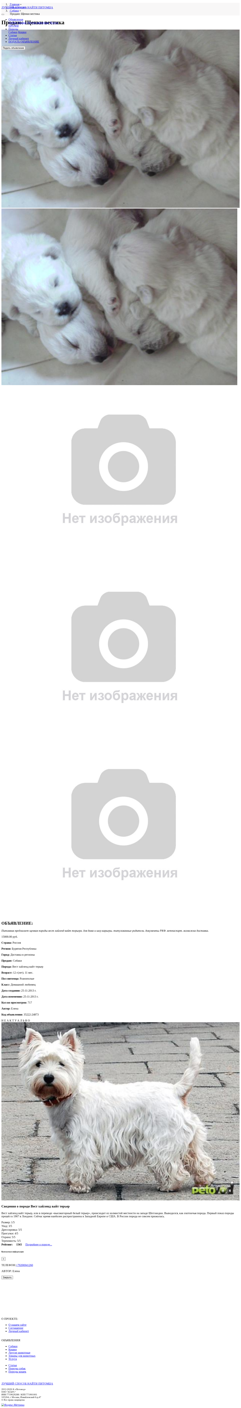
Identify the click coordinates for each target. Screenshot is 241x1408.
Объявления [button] (15, 19)
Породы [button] (13, 28)
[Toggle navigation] (2, 14)
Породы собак (17, 1368)
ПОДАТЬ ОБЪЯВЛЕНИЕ (23, 41)
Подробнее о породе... (38, 1244)
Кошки (22, 22)
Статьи (12, 35)
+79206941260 (24, 1265)
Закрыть (7, 1277)
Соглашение (15, 1327)
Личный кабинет (18, 38)
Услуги (54, 22)
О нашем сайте (17, 1324)
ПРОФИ (13, 25)
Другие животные (38, 22)
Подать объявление (13, 48)
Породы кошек (17, 1371)
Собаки (12, 22)
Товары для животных (21, 1355)
